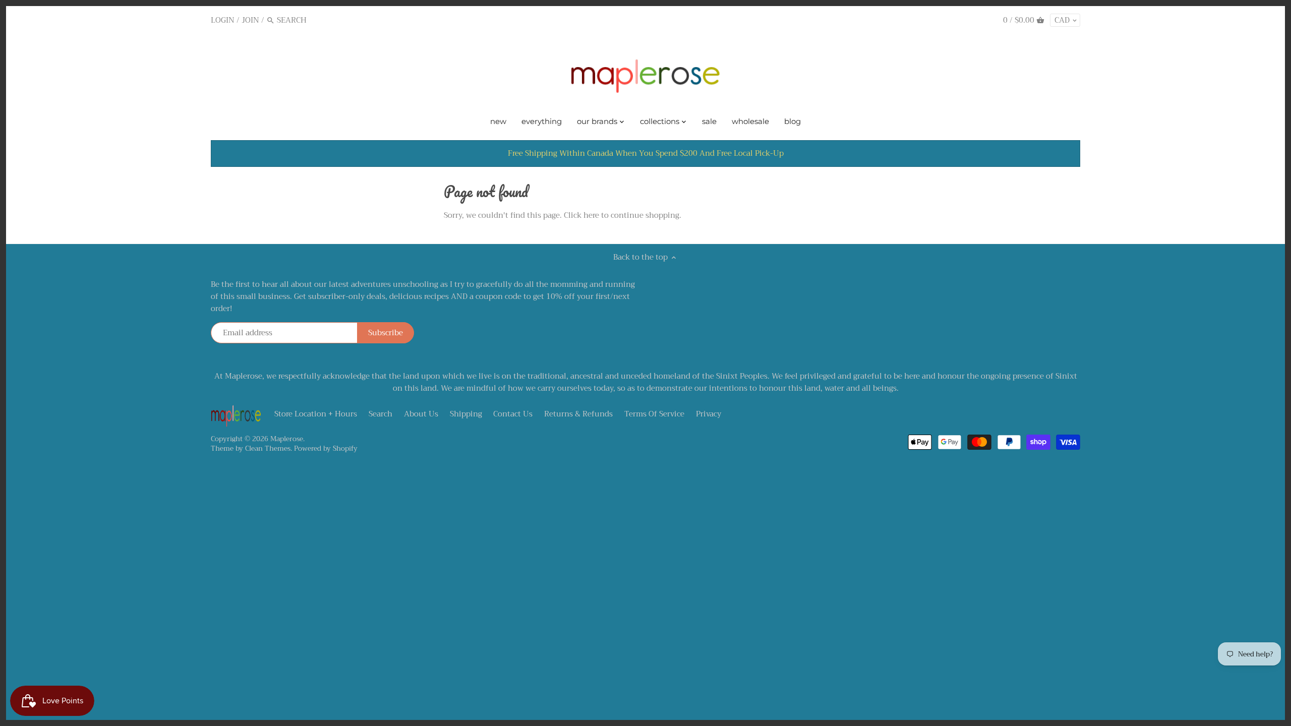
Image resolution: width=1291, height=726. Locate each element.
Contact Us (513, 413)
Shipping (466, 413)
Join (250, 20)
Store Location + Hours (315, 413)
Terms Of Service (654, 413)
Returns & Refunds (578, 413)
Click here (581, 215)
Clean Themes (267, 448)
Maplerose (286, 439)
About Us (421, 413)
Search (380, 413)
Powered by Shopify (326, 448)
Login (222, 20)
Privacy (708, 413)
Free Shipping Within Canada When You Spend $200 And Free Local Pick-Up (646, 153)
